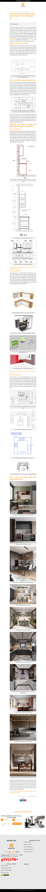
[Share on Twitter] (23, 800)
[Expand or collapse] (35, 24)
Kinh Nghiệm (25, 11)
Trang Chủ (12, 11)
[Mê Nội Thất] (23, 5)
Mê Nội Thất (18, 19)
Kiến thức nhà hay (18, 11)
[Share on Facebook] (21, 800)
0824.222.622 (11, 853)
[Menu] (2, 5)
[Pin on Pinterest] (25, 800)
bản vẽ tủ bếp (31, 39)
